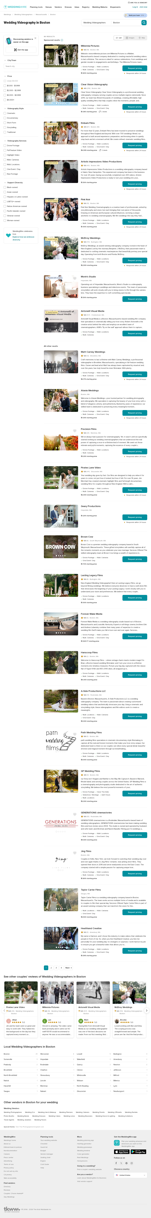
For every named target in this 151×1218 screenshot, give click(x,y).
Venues (48, 7)
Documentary (12, 118)
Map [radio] (143, 38)
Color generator (83, 1154)
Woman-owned (13, 220)
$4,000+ (10, 100)
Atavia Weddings (90, 390)
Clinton (80, 1070)
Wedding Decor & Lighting (105, 1116)
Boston (7, 1054)
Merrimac (44, 1086)
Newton (116, 1064)
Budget (43, 1151)
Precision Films (88, 429)
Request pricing (135, 68)
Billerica (116, 1080)
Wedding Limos (69, 1116)
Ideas (77, 7)
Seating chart (45, 1157)
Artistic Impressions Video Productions (101, 161)
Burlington (117, 1054)
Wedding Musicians (85, 1116)
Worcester (44, 1054)
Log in (135, 7)
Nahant (43, 1091)
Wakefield (81, 1059)
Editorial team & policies (13, 1147)
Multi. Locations (13, 164)
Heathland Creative (91, 928)
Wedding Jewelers (24, 1120)
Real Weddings (82, 1157)
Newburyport (118, 1091)
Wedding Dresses (38, 1116)
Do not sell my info (11, 1171)
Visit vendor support (84, 1181)
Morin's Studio (88, 276)
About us (7, 1144)
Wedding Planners (66, 1112)
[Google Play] (138, 1154)
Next (67, 968)
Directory (7, 1187)
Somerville (8, 1059)
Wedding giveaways (84, 1147)
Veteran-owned (13, 216)
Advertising (8, 1161)
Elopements (115, 7)
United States (125, 1175)
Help (42, 1168)
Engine (43, 1161)
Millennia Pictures (90, 45)
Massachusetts (41, 14)
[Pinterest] (126, 1163)
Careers (7, 1154)
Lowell (79, 1054)
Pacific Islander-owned (16, 211)
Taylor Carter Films (91, 889)
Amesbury (117, 1059)
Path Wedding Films (91, 732)
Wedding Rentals (131, 1112)
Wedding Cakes (54, 1116)
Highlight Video (13, 155)
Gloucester (81, 1091)
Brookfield (8, 1070)
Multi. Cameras (13, 160)
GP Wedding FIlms (90, 771)
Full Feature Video (14, 150)
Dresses (68, 7)
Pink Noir (85, 199)
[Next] (146, 1010)
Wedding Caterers (82, 1112)
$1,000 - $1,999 (13, 85)
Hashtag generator (84, 1144)
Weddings (8, 14)
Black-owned (12, 187)
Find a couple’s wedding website (89, 1169)
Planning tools (36, 7)
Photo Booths (9, 1116)
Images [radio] (131, 38)
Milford (116, 1075)
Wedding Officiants (115, 1112)
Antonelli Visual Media (92, 311)
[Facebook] (116, 1163)
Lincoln (43, 1080)
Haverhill (7, 1086)
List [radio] (120, 38)
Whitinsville (81, 1075)
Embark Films (88, 123)
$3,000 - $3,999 (14, 95)
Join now (143, 7)
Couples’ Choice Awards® (13, 1193)
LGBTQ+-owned (13, 201)
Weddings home (10, 1140)
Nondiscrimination (10, 1151)
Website (99, 7)
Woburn (80, 1080)
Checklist (43, 1144)
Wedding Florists (98, 1112)
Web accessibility (10, 1178)
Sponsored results (52, 40)
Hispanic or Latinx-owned (17, 197)
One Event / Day (13, 169)
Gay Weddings (9, 1197)
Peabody (7, 1064)
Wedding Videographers (23, 14)
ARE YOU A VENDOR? (138, 3)
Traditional (11, 132)
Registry (85, 7)
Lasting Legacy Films (92, 575)
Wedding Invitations (125, 1116)
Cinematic (11, 113)
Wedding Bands (23, 1116)
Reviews (7, 1190)
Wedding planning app (85, 1140)
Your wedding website (48, 1140)
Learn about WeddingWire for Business (91, 1178)
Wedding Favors (40, 1120)
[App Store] (122, 1154)
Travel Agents (9, 1120)
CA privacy (8, 1175)
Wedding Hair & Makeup (47, 1112)
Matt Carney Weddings (93, 352)
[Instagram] (132, 1163)
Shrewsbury (45, 1075)
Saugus (7, 1091)
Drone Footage (13, 145)
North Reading (82, 1086)
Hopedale (44, 1059)
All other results (51, 346)
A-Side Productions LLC (93, 691)
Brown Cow (87, 536)
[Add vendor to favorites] (74, 47)
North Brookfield (10, 1075)
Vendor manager (46, 1154)
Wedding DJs (30, 1112)
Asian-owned (12, 192)
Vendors (58, 7)
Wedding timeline (83, 1151)
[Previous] (4, 1010)
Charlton (43, 1070)
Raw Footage (12, 174)
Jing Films (86, 851)
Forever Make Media (91, 614)
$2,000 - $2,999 (14, 90)
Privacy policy (9, 1168)
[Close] (35, 38)
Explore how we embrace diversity (23, 238)
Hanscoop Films (89, 652)
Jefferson (117, 1070)
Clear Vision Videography (94, 84)
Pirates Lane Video (91, 467)
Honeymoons (82, 1161)
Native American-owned (17, 206)
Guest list (43, 1147)
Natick (6, 1080)
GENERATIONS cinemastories (96, 812)
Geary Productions (91, 506)
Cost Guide (44, 1164)
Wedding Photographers (13, 1112)
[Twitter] (121, 1163)
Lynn (115, 1086)
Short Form (11, 123)
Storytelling (11, 127)
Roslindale (44, 1064)
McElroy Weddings (90, 238)
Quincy (79, 1064)
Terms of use (9, 1164)
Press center (8, 1157)
